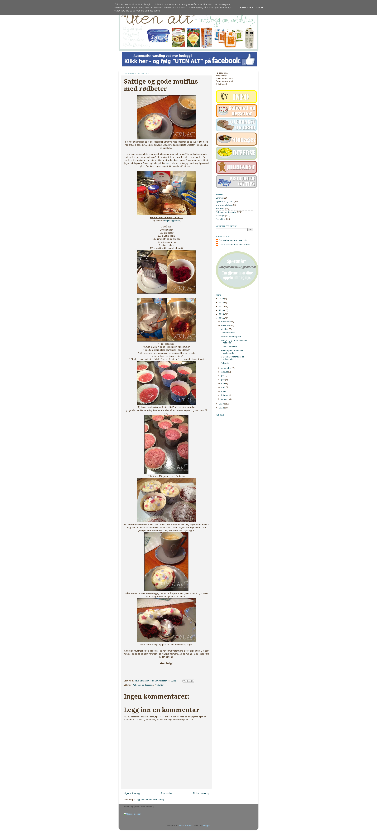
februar (225, 395)
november (226, 325)
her (167, 163)
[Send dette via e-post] (183, 681)
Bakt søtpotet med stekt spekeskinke (232, 352)
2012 (221, 408)
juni (223, 380)
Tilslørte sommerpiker (231, 336)
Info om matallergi (224, 205)
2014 (221, 318)
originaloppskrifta (172, 220)
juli (222, 376)
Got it (259, 7)
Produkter (159, 685)
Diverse (219, 198)
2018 (221, 302)
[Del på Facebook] (192, 681)
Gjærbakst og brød (224, 201)
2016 (221, 310)
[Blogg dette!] (186, 681)
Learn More (246, 7)
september (226, 368)
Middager (220, 215)
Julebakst (220, 208)
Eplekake (225, 363)
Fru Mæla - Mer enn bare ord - (233, 240)
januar (224, 399)
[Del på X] (189, 681)
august (224, 372)
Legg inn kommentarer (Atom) (150, 800)
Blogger (206, 825)
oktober (225, 329)
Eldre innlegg (200, 793)
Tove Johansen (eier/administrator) (151, 681)
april (223, 387)
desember (226, 321)
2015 (221, 314)
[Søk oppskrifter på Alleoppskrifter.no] (132, 814)
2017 (221, 306)
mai (223, 383)
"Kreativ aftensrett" (229, 347)
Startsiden (167, 793)
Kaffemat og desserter (143, 685)
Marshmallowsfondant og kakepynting (232, 358)
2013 (221, 404)
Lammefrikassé (228, 333)
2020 (221, 299)
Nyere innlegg (132, 793)
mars (224, 391)
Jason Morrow (185, 825)
